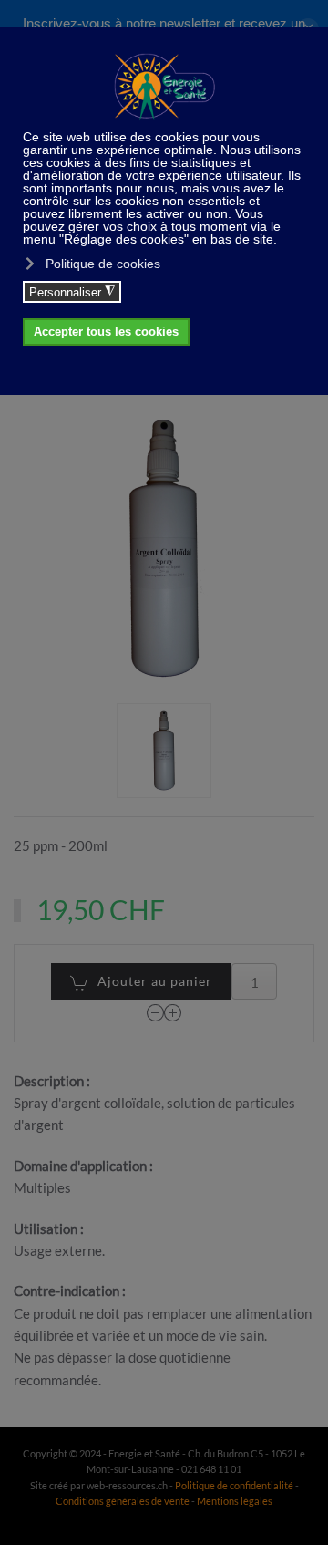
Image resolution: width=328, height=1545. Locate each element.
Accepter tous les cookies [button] (106, 332)
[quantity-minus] (156, 1012)
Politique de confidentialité (234, 1485)
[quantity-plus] (173, 1012)
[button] (163, 750)
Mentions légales (234, 1501)
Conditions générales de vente (123, 1501)
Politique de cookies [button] (103, 263)
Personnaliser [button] (72, 292)
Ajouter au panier (154, 981)
